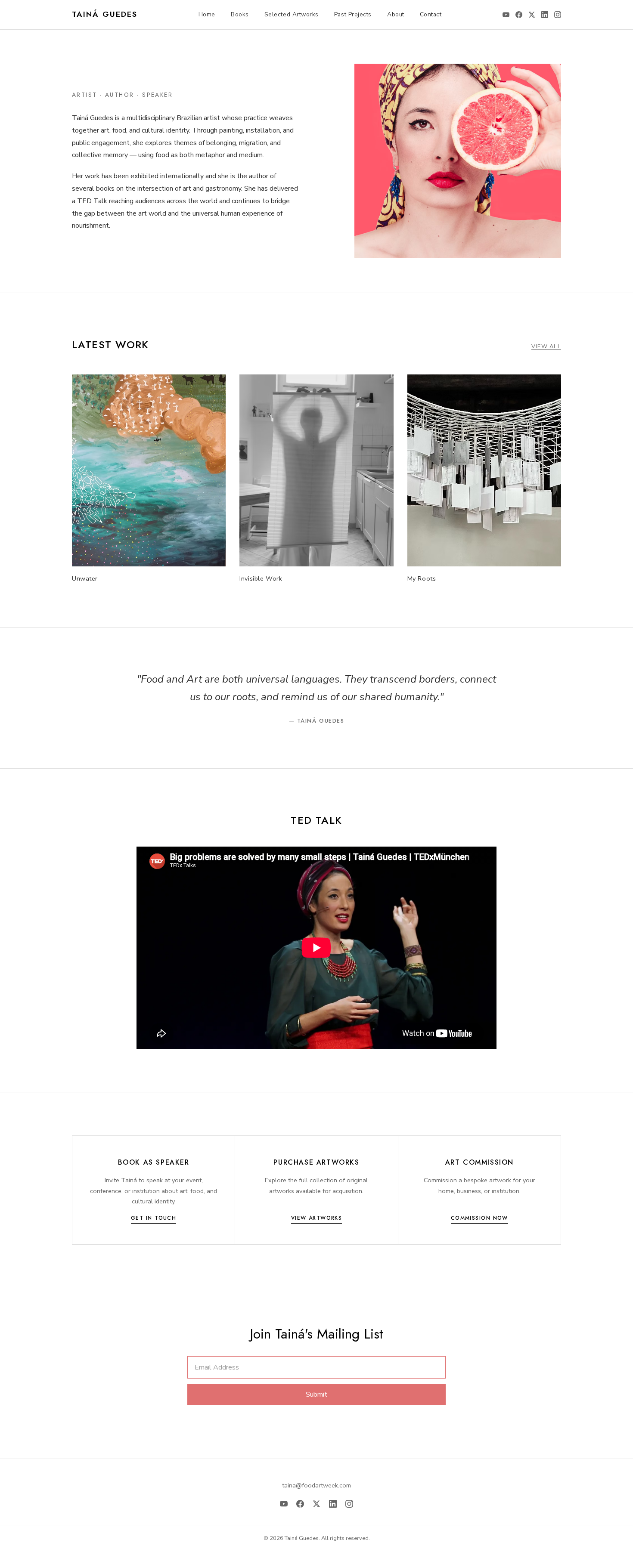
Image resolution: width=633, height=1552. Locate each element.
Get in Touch (153, 1218)
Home (207, 14)
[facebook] (518, 14)
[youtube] (506, 14)
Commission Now (479, 1218)
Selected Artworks (291, 14)
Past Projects (353, 14)
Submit (316, 1394)
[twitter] (531, 14)
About (395, 14)
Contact (431, 14)
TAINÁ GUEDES (104, 14)
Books (240, 14)
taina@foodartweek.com (316, 1485)
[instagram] (557, 14)
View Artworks (316, 1218)
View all (546, 346)
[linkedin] (544, 14)
